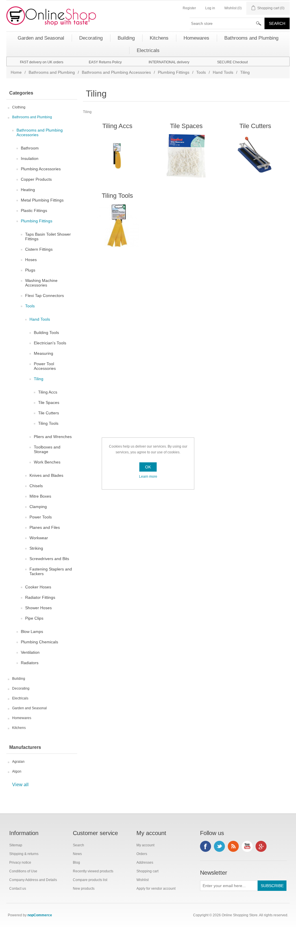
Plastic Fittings (34, 210)
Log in (210, 8)
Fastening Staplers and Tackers (50, 571)
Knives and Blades (46, 475)
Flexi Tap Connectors (44, 295)
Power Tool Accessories (45, 366)
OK (148, 467)
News (77, 854)
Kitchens (19, 728)
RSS (233, 846)
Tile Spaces (48, 402)
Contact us (17, 889)
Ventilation (30, 652)
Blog (76, 862)
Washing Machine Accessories (41, 282)
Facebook (205, 846)
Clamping (38, 506)
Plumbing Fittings (173, 72)
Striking (36, 548)
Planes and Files (44, 527)
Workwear (38, 537)
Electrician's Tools (50, 343)
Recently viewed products (93, 871)
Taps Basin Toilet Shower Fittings (48, 236)
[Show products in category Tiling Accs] (117, 156)
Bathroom (30, 148)
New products (84, 889)
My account (145, 845)
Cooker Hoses (38, 587)
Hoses (31, 259)
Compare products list (90, 880)
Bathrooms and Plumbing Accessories (116, 72)
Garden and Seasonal (29, 708)
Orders (141, 854)
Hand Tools (223, 72)
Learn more (148, 476)
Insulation (29, 158)
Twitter (219, 846)
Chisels (36, 485)
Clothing (18, 107)
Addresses (144, 862)
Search (78, 845)
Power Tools (40, 517)
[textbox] (227, 23)
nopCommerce (39, 915)
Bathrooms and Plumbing (52, 72)
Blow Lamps (32, 631)
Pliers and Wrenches (53, 436)
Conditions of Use (23, 871)
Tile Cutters (48, 413)
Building (18, 679)
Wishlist (142, 880)
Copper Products (36, 179)
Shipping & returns (23, 854)
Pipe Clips (34, 618)
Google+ (261, 846)
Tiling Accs (47, 392)
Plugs (30, 270)
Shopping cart (147, 871)
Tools (201, 72)
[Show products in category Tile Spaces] (186, 156)
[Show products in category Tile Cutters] (255, 156)
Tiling (38, 378)
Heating (28, 189)
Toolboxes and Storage (47, 449)
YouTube (247, 846)
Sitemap (15, 845)
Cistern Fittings (39, 249)
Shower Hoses (38, 607)
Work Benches (47, 462)
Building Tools (46, 332)
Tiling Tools (48, 423)
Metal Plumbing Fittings (42, 200)
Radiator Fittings (40, 597)
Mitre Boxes (40, 496)
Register (189, 8)
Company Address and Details (33, 880)
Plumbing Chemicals (39, 642)
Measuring (43, 353)
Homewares (21, 718)
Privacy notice (20, 862)
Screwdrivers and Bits (49, 558)
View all (20, 784)
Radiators (29, 662)
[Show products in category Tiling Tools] (117, 225)
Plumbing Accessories (41, 169)
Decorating (20, 688)
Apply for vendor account (155, 889)
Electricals (20, 698)
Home (16, 72)
